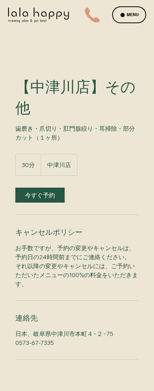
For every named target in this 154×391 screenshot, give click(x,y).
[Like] (92, 14)
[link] (40, 195)
